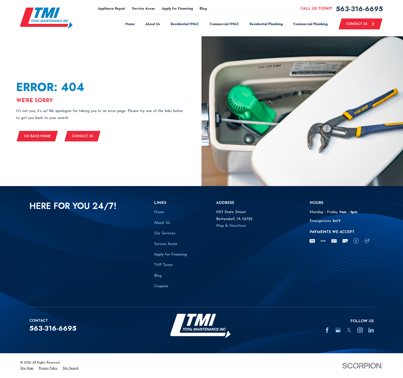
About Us (162, 223)
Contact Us (356, 23)
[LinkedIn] (371, 330)
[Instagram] (360, 330)
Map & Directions (231, 226)
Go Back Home (37, 136)
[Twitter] (349, 330)
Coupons (161, 286)
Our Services (164, 233)
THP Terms (163, 265)
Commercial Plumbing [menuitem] (310, 24)
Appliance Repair (111, 8)
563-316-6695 (359, 8)
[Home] (46, 18)
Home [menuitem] (130, 24)
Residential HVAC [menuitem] (185, 24)
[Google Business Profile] (338, 330)
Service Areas (143, 8)
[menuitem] (26, 368)
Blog (203, 8)
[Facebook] (327, 330)
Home (159, 212)
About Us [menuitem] (152, 24)
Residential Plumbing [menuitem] (266, 24)
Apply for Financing (177, 8)
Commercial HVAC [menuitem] (224, 24)
